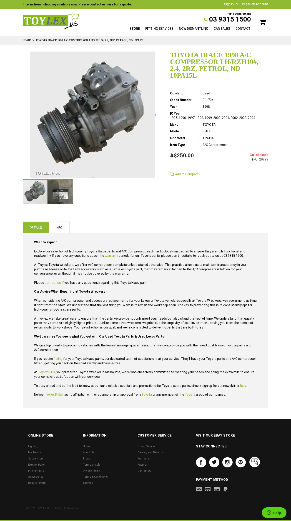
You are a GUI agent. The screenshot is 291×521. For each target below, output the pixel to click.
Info (59, 228)
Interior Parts (36, 470)
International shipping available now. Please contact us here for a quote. (77, 4)
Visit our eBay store (215, 435)
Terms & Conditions (95, 476)
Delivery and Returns (150, 452)
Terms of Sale (91, 464)
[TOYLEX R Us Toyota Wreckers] (51, 21)
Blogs (86, 458)
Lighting (33, 446)
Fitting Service (146, 446)
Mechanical (35, 452)
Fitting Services (159, 28)
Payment (143, 464)
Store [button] (134, 28)
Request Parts (37, 482)
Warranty (143, 458)
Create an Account (254, 4)
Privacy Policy (91, 470)
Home (27, 40)
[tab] (36, 227)
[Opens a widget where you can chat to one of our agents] (273, 513)
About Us (88, 452)
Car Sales (222, 28)
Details (36, 228)
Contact (243, 28)
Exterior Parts (36, 464)
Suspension (35, 458)
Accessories (35, 476)
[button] (60, 192)
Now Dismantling (193, 28)
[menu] (190, 29)
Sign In (229, 4)
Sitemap (88, 482)
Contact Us (144, 470)
